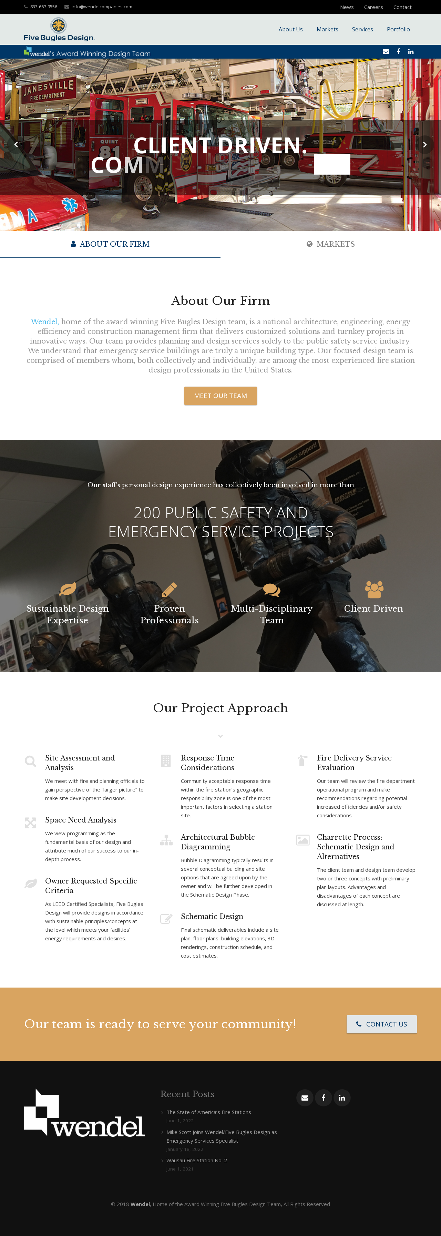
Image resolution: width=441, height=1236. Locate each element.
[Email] (386, 51)
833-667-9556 (43, 6)
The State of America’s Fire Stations (208, 1112)
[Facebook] (398, 51)
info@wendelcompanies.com (102, 6)
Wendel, (45, 322)
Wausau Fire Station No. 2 (196, 1160)
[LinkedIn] (410, 51)
